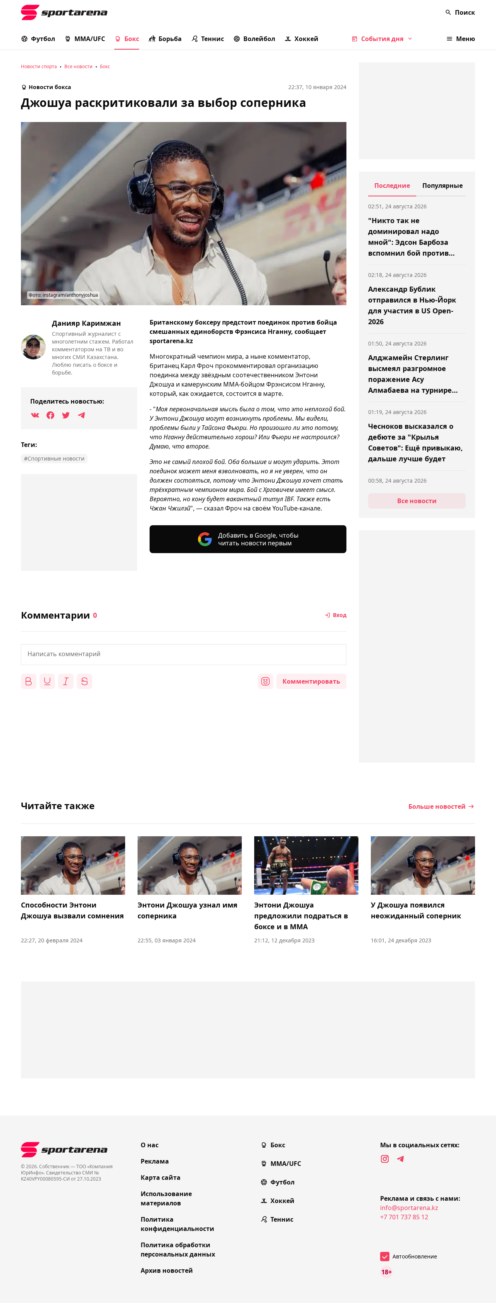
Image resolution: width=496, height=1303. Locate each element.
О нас (149, 1145)
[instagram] (384, 1159)
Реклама (155, 1161)
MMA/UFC (89, 38)
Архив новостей (167, 1270)
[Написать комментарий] (183, 654)
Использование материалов (166, 1198)
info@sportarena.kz (409, 1207)
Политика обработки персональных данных (178, 1249)
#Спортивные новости (54, 458)
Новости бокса (50, 87)
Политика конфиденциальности (177, 1224)
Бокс (131, 38)
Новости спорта (39, 66)
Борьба (170, 38)
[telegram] (400, 1159)
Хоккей (306, 38)
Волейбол (259, 38)
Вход (339, 615)
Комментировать (311, 681)
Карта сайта (161, 1177)
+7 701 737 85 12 (404, 1217)
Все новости (78, 66)
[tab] (392, 188)
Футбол (43, 38)
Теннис (212, 38)
